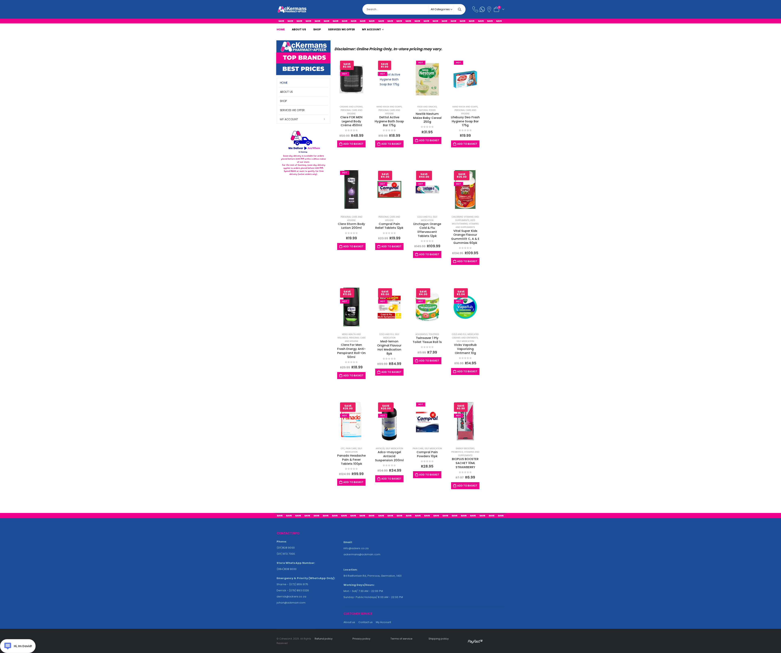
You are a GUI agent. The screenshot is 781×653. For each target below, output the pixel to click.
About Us (299, 29)
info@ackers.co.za (356, 548)
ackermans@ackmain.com (362, 554)
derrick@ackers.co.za (291, 596)
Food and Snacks (427, 106)
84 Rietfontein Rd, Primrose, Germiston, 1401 (372, 576)
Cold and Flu (424, 216)
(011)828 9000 (286, 548)
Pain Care (351, 448)
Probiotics (457, 452)
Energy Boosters (465, 448)
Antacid (380, 448)
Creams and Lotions (351, 106)
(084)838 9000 (287, 569)
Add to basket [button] (353, 144)
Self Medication (465, 341)
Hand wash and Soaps (389, 106)
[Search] (459, 9)
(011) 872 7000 (286, 554)
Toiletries (434, 334)
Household (422, 334)
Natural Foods (427, 110)
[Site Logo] (285, 9)
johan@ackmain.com (291, 603)
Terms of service (401, 638)
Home (281, 29)
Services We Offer (341, 29)
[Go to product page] (465, 79)
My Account (371, 29)
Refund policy (324, 638)
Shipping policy (439, 638)
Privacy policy (361, 638)
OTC (343, 448)
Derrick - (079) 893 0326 (293, 590)
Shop (317, 29)
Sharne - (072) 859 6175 (292, 584)
